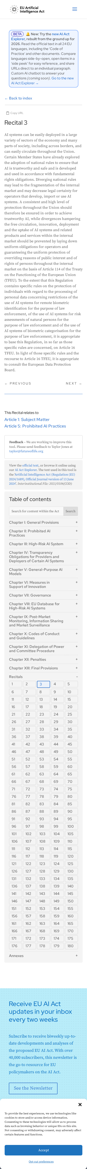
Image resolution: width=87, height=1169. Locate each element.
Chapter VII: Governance (30, 595)
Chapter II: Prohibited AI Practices (29, 533)
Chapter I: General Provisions (34, 522)
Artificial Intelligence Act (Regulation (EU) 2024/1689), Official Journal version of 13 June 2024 (42, 479)
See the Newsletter (33, 1088)
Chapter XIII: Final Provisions (33, 668)
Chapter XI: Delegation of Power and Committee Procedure (36, 648)
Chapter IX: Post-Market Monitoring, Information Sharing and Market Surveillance (36, 621)
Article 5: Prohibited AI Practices (35, 426)
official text (30, 465)
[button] (80, 1104)
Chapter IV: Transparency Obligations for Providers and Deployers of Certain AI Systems (36, 556)
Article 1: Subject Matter (27, 419)
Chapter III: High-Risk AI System (36, 543)
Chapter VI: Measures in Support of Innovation (29, 584)
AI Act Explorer (26, 470)
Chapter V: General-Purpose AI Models (35, 571)
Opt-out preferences (41, 1161)
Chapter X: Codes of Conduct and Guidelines (34, 635)
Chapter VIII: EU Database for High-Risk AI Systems (34, 606)
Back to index (18, 98)
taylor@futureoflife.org (26, 451)
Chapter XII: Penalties (27, 659)
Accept (43, 1150)
